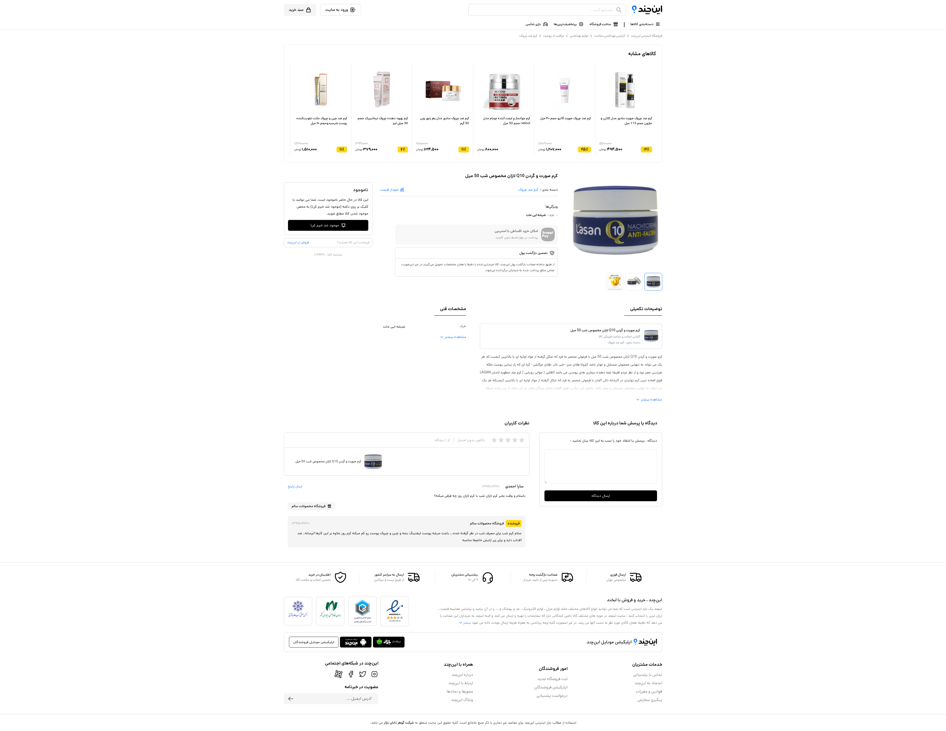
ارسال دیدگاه (600, 495)
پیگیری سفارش (650, 700)
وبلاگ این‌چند (462, 700)
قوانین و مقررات (649, 691)
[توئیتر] (363, 674)
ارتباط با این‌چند (460, 683)
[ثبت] (291, 699)
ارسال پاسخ (295, 487)
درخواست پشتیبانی (552, 695)
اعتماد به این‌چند (648, 683)
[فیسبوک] (351, 674)
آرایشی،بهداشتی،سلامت (609, 35)
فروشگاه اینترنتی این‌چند (646, 35)
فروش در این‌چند (298, 242)
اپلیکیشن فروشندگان (551, 687)
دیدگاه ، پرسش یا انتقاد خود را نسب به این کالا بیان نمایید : (613, 440)
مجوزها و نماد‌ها (460, 691)
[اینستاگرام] (374, 674)
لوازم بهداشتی (579, 35)
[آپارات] (338, 674)
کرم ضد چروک (528, 35)
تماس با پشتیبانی (647, 675)
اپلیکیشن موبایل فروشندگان (313, 642)
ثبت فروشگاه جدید (553, 679)
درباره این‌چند (462, 675)
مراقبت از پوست (553, 35)
